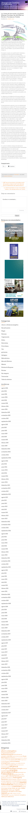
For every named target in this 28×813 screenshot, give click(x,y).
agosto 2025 (4, 424)
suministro (18, 793)
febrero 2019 (4, 661)
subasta (14, 793)
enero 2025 (4, 445)
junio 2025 (4, 430)
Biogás (3, 331)
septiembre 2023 (6, 494)
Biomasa (3, 334)
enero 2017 (4, 737)
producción (10, 786)
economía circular (5, 766)
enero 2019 (4, 664)
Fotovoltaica (16, 174)
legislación (9, 781)
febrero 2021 (4, 588)
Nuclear (3, 370)
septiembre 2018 (6, 676)
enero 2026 (4, 409)
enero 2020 (4, 627)
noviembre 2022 (5, 524)
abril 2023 (4, 509)
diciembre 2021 (5, 558)
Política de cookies (15, 805)
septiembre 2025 (6, 421)
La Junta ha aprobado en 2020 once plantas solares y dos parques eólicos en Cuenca (14, 188)
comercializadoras (5, 761)
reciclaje (9, 788)
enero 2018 (4, 700)
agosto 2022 (4, 533)
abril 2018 (4, 691)
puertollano (17, 786)
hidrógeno (4, 355)
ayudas (9, 756)
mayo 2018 (4, 688)
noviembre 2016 (5, 743)
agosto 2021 (4, 570)
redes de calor (16, 788)
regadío (17, 790)
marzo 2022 (4, 549)
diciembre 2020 (5, 594)
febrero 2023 (4, 515)
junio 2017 (4, 722)
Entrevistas (4, 343)
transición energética (20, 795)
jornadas (3, 781)
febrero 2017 (4, 734)
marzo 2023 (4, 512)
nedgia (14, 783)
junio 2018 (4, 685)
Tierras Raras (11, 795)
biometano (11, 758)
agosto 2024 (4, 461)
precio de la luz (4, 786)
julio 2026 (4, 391)
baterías (14, 756)
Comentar (21, 210)
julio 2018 (4, 682)
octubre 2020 (5, 600)
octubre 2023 (5, 491)
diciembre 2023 (5, 485)
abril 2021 (4, 582)
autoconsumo (7, 754)
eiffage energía (16, 768)
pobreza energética (19, 785)
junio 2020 (4, 612)
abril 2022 (4, 546)
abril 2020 (4, 618)
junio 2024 (4, 467)
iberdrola (4, 779)
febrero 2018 (4, 697)
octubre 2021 (4, 564)
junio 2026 (4, 394)
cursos (16, 763)
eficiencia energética (9, 767)
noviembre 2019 (5, 634)
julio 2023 (4, 500)
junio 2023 (4, 503)
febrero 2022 (4, 552)
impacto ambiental (12, 779)
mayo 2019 (4, 652)
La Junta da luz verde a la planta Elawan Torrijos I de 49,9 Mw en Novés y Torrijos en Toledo (12, 15)
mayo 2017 (4, 725)
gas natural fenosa (12, 776)
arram (13, 752)
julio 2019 (4, 646)
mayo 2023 (4, 506)
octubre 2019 (5, 637)
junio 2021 (4, 576)
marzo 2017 (4, 731)
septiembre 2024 (6, 458)
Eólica (3, 340)
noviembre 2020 (5, 597)
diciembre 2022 (5, 521)
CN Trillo (18, 759)
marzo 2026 (4, 403)
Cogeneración (5, 337)
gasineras (3, 776)
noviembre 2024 (6, 451)
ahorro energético (8, 751)
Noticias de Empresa (7, 367)
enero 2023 (4, 518)
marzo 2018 (4, 694)
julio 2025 (4, 427)
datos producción (10, 764)
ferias (25, 772)
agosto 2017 (4, 715)
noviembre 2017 (5, 706)
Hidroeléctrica (5, 358)
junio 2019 (4, 649)
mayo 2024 (4, 470)
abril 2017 (4, 728)
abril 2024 (4, 473)
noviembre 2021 (5, 561)
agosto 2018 (4, 679)
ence (4, 770)
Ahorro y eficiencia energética (9, 325)
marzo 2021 (4, 585)
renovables (18, 791)
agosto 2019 (4, 643)
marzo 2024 (4, 476)
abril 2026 (4, 400)
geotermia (4, 352)
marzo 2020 (4, 621)
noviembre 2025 (5, 415)
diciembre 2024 (5, 448)
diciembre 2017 (5, 703)
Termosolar (4, 376)
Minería (3, 364)
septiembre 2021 (6, 567)
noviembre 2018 (5, 670)
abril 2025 (4, 436)
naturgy (9, 783)
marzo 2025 (4, 439)
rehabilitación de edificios (8, 791)
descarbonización (20, 764)
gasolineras (22, 776)
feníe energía (20, 772)
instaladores (19, 779)
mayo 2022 (4, 542)
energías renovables (9, 771)
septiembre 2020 (6, 603)
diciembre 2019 (5, 631)
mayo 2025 (4, 433)
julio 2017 (4, 718)
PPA (25, 784)
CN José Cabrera (10, 759)
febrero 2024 (5, 479)
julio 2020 (4, 609)
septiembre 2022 (6, 530)
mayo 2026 (4, 397)
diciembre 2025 (5, 412)
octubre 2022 (5, 527)
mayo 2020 (4, 615)
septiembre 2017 (6, 712)
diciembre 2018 (5, 667)
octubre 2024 (5, 455)
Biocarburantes (5, 328)
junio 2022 (4, 540)
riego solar (9, 793)
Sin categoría (5, 373)
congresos (12, 763)
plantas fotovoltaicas (8, 176)
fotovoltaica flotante (17, 774)
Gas (2, 349)
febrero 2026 (5, 406)
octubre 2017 (5, 709)
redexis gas (11, 790)
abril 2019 (4, 655)
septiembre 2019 (6, 640)
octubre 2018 (5, 673)
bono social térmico (19, 758)
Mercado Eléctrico (6, 361)
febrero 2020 (5, 624)
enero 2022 (4, 555)
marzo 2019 (4, 658)
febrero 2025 (4, 442)
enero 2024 (4, 482)
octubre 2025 (5, 418)
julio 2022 (4, 536)
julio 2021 (4, 573)
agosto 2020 (4, 606)
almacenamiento (6, 752)
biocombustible (19, 756)
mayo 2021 (4, 579)
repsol (4, 793)
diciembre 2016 (5, 740)
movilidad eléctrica (16, 781)
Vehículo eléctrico (6, 379)
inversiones (24, 779)
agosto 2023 (4, 497)
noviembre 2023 (5, 488)
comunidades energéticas (10, 762)
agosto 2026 (4, 388)
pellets (17, 783)
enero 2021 (4, 591)
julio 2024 (4, 464)
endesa (7, 770)
